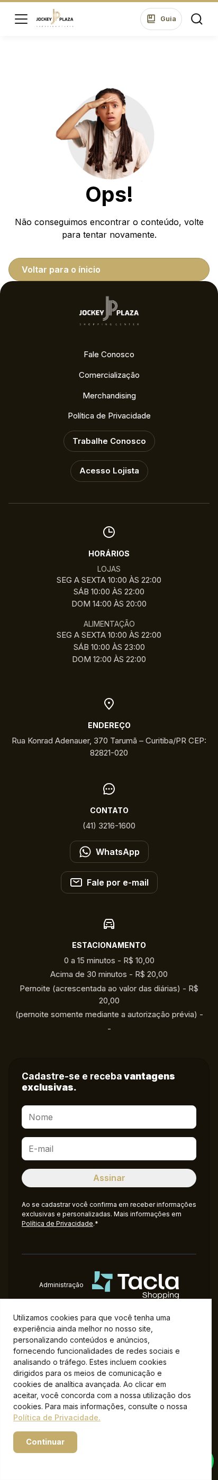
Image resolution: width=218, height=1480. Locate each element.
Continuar (45, 1441)
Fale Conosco (109, 354)
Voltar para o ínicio (61, 269)
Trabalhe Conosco (109, 441)
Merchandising (109, 395)
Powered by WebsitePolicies (58, 1460)
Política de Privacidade (109, 416)
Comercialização (109, 375)
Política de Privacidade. (57, 1417)
